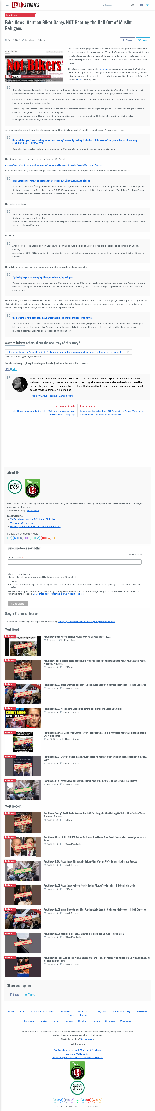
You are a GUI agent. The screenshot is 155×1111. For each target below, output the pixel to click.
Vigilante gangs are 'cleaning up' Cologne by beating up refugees (42, 277)
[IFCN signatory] (77, 1070)
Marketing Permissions (19, 574)
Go (132, 5)
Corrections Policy (121, 1011)
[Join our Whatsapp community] (32, 538)
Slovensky (110, 1021)
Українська (125, 1021)
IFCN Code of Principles (42, 1011)
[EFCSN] (77, 1087)
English (43, 1021)
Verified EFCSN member (22, 523)
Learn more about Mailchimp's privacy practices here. (58, 594)
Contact (83, 1015)
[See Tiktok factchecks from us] (9, 538)
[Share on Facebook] (8, 369)
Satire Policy (83, 1011)
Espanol (56, 1021)
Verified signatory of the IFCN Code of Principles (33, 519)
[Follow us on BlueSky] (15, 538)
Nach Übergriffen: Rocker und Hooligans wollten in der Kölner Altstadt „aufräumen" (51, 180)
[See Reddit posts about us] (48, 538)
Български (29, 1021)
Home (11, 1011)
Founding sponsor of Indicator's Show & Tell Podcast (35, 526)
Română (82, 1021)
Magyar (69, 1021)
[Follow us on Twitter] (37, 538)
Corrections (141, 1011)
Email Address (15, 557)
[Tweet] (147, 5)
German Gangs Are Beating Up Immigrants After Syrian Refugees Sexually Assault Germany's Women (54, 165)
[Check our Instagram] (26, 538)
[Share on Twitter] (14, 369)
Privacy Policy (101, 1011)
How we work (65, 1011)
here (79, 79)
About (22, 1011)
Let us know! (33, 510)
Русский (96, 1021)
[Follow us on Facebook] (20, 538)
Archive (71, 1015)
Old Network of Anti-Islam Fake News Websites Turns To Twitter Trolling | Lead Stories (52, 318)
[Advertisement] (77, 442)
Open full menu (7, 4)
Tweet (144, 40)
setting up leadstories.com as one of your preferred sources (86, 621)
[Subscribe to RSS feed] (54, 538)
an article (104, 69)
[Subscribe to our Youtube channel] (43, 538)
